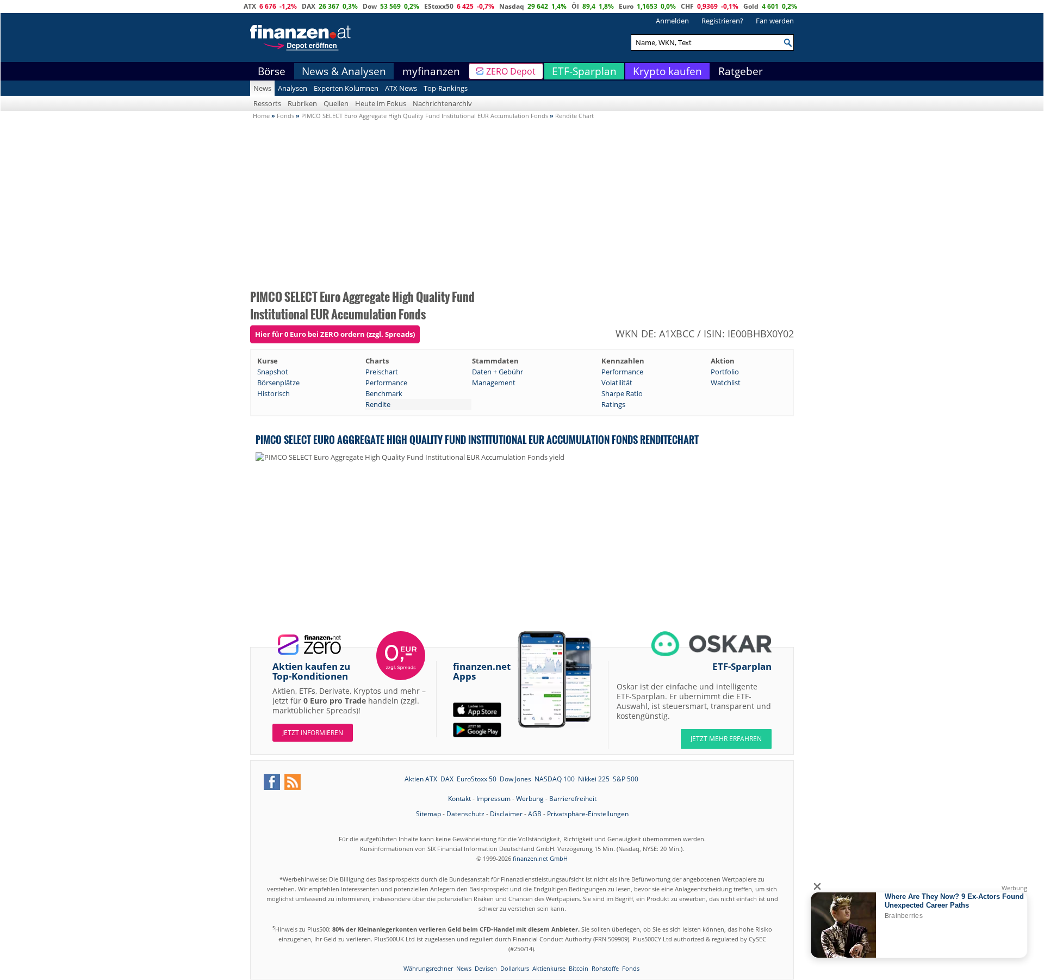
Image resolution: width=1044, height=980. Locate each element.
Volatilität (616, 382)
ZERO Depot (511, 71)
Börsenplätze (278, 382)
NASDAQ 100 (555, 779)
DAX (308, 6)
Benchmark (383, 393)
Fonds (630, 968)
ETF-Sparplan (584, 71)
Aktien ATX (421, 779)
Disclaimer (506, 813)
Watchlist (726, 382)
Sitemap (428, 813)
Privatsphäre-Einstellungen (588, 813)
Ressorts (267, 103)
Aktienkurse (549, 968)
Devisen (486, 968)
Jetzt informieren (312, 732)
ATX (250, 6)
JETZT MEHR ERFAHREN (726, 738)
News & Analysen (344, 71)
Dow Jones (515, 779)
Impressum (493, 798)
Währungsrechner (428, 968)
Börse (271, 71)
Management (493, 382)
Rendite (377, 404)
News (262, 88)
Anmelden (672, 21)
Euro (626, 6)
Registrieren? (722, 21)
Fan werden (775, 21)
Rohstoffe (605, 968)
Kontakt (459, 798)
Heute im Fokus (380, 103)
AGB (535, 813)
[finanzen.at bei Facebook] (272, 782)
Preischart (381, 372)
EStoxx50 (438, 6)
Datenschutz (465, 813)
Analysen (292, 88)
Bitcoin (578, 968)
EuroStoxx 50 (476, 779)
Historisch (273, 393)
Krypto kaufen (667, 71)
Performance (622, 372)
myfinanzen (431, 71)
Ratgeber (740, 71)
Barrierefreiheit (572, 798)
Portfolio (725, 372)
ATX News (401, 88)
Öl (575, 6)
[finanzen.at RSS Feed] (292, 782)
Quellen (336, 103)
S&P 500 (625, 779)
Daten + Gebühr (497, 372)
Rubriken (302, 103)
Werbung (530, 798)
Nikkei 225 (594, 779)
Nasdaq (511, 6)
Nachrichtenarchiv (442, 103)
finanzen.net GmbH (540, 858)
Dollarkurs (514, 968)
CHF (687, 6)
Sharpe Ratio (622, 393)
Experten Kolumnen (346, 88)
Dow (370, 6)
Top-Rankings (446, 88)
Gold (751, 6)
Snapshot (272, 372)
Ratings (613, 404)
